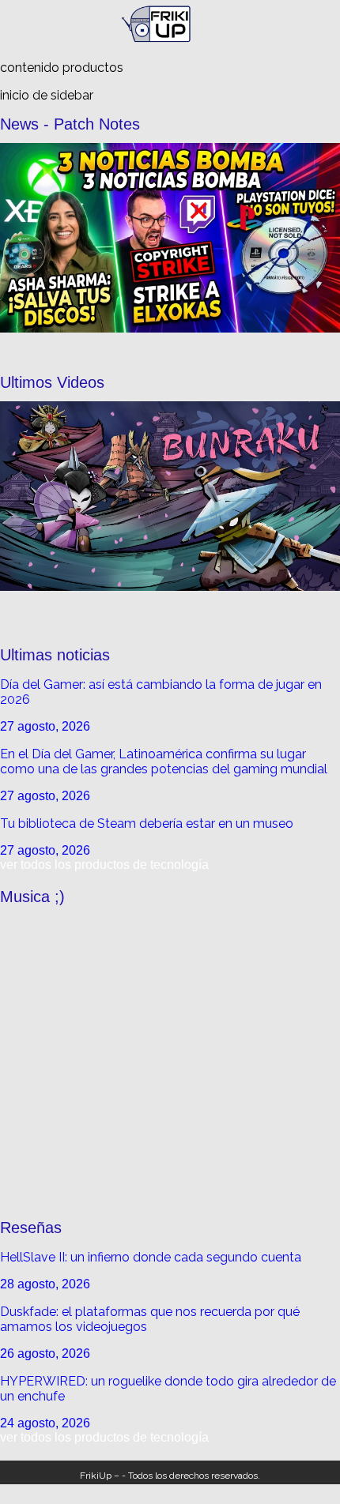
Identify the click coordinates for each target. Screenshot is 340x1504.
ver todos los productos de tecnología (104, 864)
